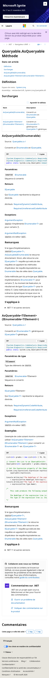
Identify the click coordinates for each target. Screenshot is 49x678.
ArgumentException (14, 220)
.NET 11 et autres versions (18, 307)
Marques (5, 674)
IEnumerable (31, 115)
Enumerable (10, 271)
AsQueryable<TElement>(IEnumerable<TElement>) (24, 76)
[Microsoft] (24, 25)
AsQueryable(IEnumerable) (14, 73)
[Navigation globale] (2, 26)
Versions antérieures (10, 661)
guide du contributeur (29, 577)
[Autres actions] (45, 44)
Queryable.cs (18, 141)
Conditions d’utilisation (11, 671)
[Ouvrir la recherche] (33, 26)
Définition (8, 66)
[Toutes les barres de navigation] (4, 44)
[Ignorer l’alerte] (45, 4)
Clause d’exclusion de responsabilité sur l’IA (19, 658)
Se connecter (42, 26)
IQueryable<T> (32, 129)
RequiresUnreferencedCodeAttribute (30, 208)
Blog (23, 661)
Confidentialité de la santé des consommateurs (20, 668)
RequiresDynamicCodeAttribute (28, 204)
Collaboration (34, 661)
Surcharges (8, 69)
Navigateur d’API (21, 44)
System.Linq (21, 87)
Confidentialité (8, 664)
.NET (10, 44)
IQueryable (30, 117)
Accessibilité (28, 671)
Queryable (37, 271)
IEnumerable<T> (33, 124)
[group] (24, 118)
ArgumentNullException (15, 233)
